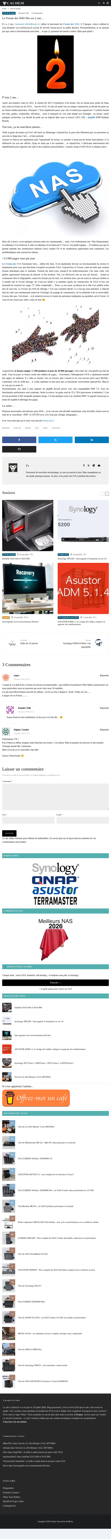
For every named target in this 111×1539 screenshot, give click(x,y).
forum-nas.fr (48, 420)
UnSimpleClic (9, 1506)
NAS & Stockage (9, 13)
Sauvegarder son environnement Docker (20, 622)
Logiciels (6, 617)
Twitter (102, 1414)
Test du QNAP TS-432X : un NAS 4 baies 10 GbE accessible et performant (52, 1317)
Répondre (104, 675)
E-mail (59, 815)
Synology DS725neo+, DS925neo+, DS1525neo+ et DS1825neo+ (44, 1063)
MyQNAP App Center (13, 1501)
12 (27, 617)
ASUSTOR (18, 428)
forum (28, 428)
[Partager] (19, 440)
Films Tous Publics (11, 1497)
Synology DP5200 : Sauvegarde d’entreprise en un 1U (82, 558)
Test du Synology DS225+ (30, 1286)
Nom (4, 815)
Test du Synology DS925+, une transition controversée (42, 1365)
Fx (27, 465)
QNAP (45, 428)
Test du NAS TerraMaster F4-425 (33, 1254)
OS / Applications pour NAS (68, 617)
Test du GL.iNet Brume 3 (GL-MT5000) (32, 1077)
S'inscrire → (55, 982)
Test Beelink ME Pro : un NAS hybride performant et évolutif (45, 1206)
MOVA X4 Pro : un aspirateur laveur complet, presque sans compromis (50, 1333)
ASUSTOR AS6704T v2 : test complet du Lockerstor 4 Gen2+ (46, 1174)
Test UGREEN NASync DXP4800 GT (35, 1158)
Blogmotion (8, 1488)
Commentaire (7, 781)
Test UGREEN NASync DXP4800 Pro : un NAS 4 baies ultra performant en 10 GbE (56, 1190)
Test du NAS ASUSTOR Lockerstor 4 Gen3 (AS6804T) (43, 1381)
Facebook (16, 1418)
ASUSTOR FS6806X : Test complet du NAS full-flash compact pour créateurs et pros (56, 1270)
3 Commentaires (37, 13)
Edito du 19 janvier (29, 642)
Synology (56, 428)
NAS (37, 428)
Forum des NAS (71, 24)
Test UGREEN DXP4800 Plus (31, 1302)
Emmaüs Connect (11, 1492)
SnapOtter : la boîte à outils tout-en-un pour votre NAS (38, 1452)
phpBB (91, 117)
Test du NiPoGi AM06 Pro (30, 1349)
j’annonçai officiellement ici (27, 24)
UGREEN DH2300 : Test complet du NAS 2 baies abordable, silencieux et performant (57, 1238)
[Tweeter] (55, 440)
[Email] (19, 449)
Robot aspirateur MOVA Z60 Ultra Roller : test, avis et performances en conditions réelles (58, 1222)
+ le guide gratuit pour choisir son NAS (55, 989)
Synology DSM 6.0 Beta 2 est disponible (77, 643)
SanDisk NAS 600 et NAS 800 (16, 558)
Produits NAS (63, 555)
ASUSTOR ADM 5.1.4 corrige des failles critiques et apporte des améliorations (81, 623)
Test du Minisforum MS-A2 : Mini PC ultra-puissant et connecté (46, 1142)
